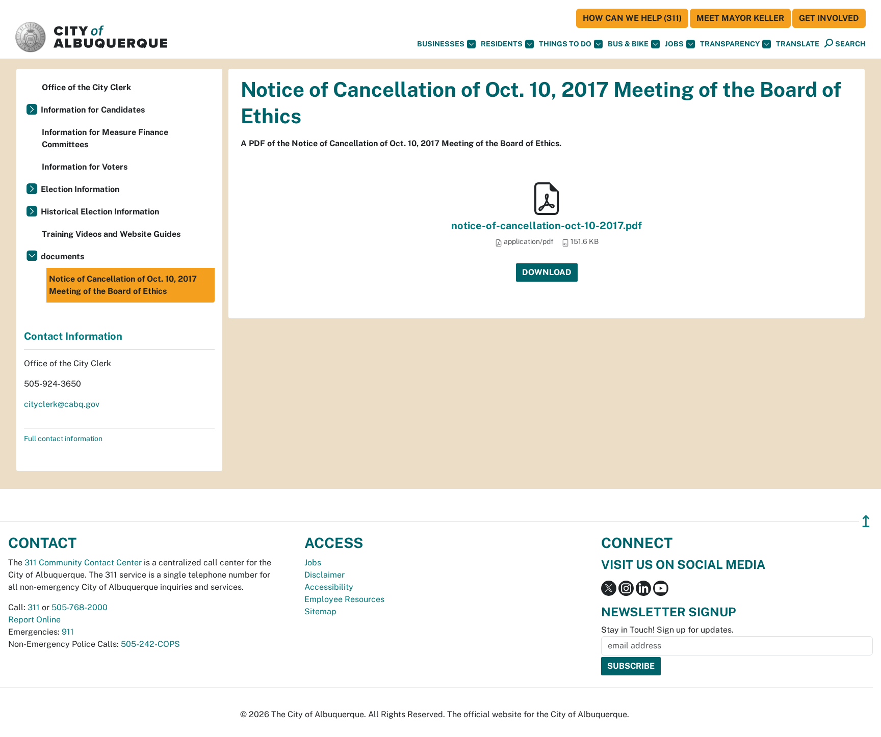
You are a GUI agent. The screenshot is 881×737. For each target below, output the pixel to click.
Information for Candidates (93, 110)
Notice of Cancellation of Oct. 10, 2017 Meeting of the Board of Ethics (123, 285)
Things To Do (565, 44)
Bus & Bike (628, 44)
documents (62, 256)
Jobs (674, 44)
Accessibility (328, 587)
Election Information (80, 189)
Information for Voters (84, 167)
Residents (502, 44)
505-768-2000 (79, 607)
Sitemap (320, 611)
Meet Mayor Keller (740, 18)
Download (547, 272)
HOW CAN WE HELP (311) (632, 18)
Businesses (440, 44)
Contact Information (73, 336)
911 (68, 632)
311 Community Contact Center (83, 562)
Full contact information (63, 438)
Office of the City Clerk (86, 87)
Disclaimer (324, 575)
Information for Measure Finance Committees (105, 138)
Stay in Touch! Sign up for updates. (667, 630)
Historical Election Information (100, 211)
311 (34, 607)
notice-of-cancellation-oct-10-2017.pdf (546, 226)
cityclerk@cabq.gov (61, 404)
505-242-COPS (150, 644)
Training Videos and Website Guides (111, 234)
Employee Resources (344, 599)
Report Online (34, 619)
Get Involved (829, 18)
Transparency (730, 44)
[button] (797, 44)
